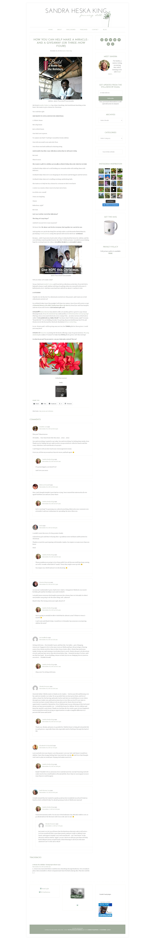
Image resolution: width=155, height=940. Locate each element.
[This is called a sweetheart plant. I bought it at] (119, 171)
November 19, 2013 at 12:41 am (48, 639)
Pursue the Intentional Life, (50, 314)
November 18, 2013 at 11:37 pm (51, 503)
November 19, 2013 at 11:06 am (48, 688)
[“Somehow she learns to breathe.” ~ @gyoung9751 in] (101, 195)
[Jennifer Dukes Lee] (61, 391)
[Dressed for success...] (119, 183)
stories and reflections (47, 411)
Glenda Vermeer (44, 686)
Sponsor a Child (105, 902)
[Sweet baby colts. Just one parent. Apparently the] (107, 189)
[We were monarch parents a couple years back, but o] (113, 171)
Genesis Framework (93, 929)
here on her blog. (71, 322)
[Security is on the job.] (107, 177)
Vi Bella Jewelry (45, 233)
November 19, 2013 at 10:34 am (51, 461)
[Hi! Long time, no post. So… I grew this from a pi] (119, 177)
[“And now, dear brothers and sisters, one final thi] (101, 171)
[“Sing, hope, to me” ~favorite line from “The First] (101, 189)
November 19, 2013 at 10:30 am (51, 557)
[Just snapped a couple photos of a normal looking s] (107, 183)
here (67, 242)
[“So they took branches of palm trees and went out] (113, 183)
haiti (40, 411)
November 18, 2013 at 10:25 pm (48, 429)
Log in (108, 929)
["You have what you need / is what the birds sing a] (107, 195)
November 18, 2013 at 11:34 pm (51, 610)
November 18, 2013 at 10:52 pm (48, 487)
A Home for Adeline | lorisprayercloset (44, 864)
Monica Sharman (45, 312)
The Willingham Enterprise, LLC (76, 929)
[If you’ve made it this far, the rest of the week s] (113, 195)
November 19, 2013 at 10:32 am (51, 666)
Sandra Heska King (77, 16)
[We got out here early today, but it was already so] (101, 183)
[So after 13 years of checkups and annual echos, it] (113, 177)
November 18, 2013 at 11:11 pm (48, 528)
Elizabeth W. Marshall (46, 745)
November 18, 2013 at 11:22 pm (48, 584)
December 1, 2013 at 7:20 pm (54, 826)
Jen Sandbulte (43, 637)
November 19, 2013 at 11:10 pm (51, 766)
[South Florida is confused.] (119, 189)
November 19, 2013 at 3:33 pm (48, 747)
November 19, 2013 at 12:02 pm (51, 721)
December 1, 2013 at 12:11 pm (51, 809)
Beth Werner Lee (44, 790)
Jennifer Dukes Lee (45, 105)
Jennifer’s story (48, 284)
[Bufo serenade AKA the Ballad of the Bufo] (113, 189)
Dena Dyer (43, 333)
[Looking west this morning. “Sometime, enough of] (101, 177)
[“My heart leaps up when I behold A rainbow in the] (107, 171)
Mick (41, 525)
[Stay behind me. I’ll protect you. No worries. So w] (119, 195)
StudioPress (103, 929)
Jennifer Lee (43, 427)
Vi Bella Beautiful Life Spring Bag (77, 314)
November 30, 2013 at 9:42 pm (48, 792)
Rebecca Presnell (44, 485)
